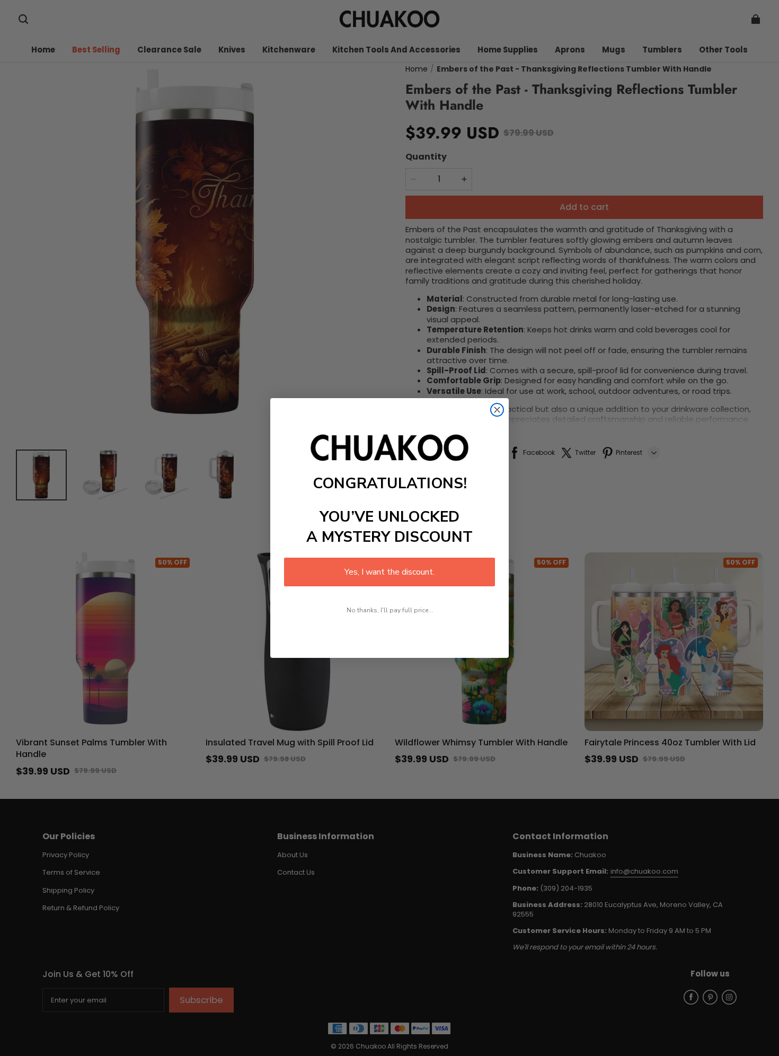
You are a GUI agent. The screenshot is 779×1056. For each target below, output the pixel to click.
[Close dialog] (497, 409)
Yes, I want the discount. (389, 572)
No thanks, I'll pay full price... (390, 610)
